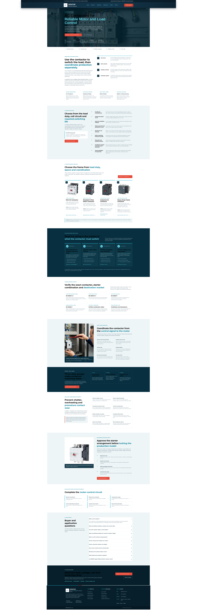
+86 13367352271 (76, 581)
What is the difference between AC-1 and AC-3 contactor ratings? (102, 533)
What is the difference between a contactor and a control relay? (102, 526)
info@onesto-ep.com (68, 581)
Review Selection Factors (88, 34)
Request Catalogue (128, 577)
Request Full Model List (125, 176)
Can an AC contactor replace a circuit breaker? (98, 529)
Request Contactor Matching (73, 35)
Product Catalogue (90, 598)
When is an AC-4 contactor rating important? (98, 537)
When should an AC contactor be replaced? (98, 555)
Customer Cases (103, 595)
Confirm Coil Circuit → (122, 264)
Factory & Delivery (104, 593)
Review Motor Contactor (89, 215)
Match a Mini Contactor (72, 215)
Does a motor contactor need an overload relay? (99, 548)
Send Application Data (71, 141)
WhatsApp (82, 581)
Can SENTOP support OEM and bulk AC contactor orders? (101, 559)
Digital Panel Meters (90, 595)
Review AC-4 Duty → (104, 264)
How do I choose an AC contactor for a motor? (98, 540)
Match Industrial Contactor (107, 215)
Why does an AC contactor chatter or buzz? (98, 551)
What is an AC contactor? (94, 518)
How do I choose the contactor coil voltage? (98, 544)
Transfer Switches (90, 593)
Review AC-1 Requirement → (72, 264)
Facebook (118, 603)
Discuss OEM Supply (103, 478)
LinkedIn (124, 603)
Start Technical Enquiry (72, 386)
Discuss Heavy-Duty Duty (123, 215)
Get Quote (129, 5)
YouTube (121, 603)
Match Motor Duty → (87, 264)
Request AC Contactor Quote (123, 574)
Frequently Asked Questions (105, 598)
